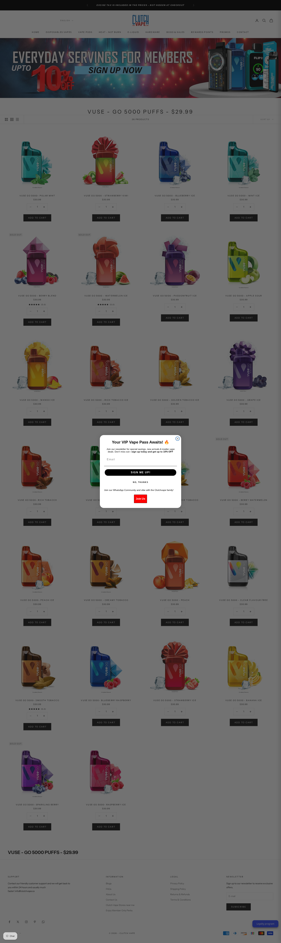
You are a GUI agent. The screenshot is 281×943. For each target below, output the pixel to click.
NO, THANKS (140, 482)
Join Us (140, 498)
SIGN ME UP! (140, 472)
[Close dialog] (178, 439)
